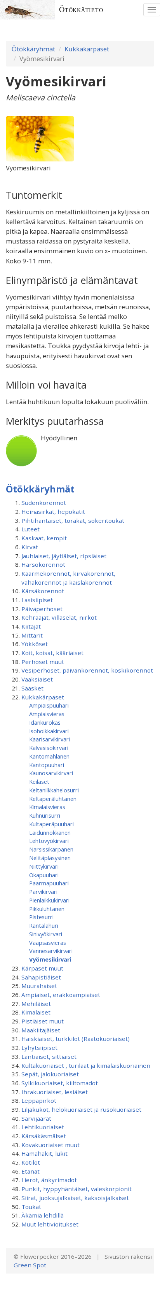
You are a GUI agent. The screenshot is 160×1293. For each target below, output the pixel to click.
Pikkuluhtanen (46, 909)
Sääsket (32, 688)
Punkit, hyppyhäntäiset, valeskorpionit (76, 1189)
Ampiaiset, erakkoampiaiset (60, 995)
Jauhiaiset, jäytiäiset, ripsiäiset (63, 556)
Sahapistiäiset (41, 977)
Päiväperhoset (42, 609)
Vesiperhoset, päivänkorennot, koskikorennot (87, 670)
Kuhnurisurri (44, 815)
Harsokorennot (43, 564)
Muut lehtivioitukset (49, 1224)
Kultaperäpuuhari (51, 824)
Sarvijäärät (36, 1118)
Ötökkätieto (81, 9)
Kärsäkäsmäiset (43, 1136)
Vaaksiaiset (37, 679)
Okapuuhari (44, 875)
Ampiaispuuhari (49, 705)
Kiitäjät (31, 626)
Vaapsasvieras (47, 942)
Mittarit (32, 635)
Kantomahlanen (49, 756)
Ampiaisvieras (46, 714)
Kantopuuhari (46, 765)
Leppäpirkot (38, 1100)
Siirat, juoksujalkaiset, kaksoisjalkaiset (75, 1198)
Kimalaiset (35, 1012)
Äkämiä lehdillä (42, 1215)
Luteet (30, 529)
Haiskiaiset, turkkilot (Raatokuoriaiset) (75, 1038)
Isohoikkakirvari (49, 731)
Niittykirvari (44, 866)
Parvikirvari (43, 891)
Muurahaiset (39, 986)
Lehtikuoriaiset (42, 1127)
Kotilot (30, 1162)
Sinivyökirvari (45, 934)
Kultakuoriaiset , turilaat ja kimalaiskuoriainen (85, 1065)
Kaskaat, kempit (44, 538)
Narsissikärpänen (51, 849)
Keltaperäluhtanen (53, 798)
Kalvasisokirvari (48, 748)
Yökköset (34, 644)
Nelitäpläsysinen (50, 858)
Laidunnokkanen (50, 832)
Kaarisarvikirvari (49, 739)
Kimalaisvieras (47, 807)
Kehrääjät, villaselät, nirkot (59, 617)
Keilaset (39, 781)
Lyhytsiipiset (39, 1047)
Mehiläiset (36, 1003)
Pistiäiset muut (42, 1021)
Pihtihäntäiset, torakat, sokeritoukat (72, 520)
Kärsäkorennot (42, 591)
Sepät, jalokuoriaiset (50, 1074)
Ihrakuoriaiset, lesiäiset (54, 1092)
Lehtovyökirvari (49, 840)
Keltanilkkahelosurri (54, 790)
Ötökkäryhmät (33, 48)
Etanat (30, 1171)
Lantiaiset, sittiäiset (49, 1056)
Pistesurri (41, 917)
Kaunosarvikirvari (51, 773)
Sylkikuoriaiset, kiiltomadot (59, 1083)
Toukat (31, 1207)
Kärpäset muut (42, 968)
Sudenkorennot (43, 502)
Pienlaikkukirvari (49, 900)
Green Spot (30, 1265)
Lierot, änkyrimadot (49, 1180)
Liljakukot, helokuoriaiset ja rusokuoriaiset (81, 1109)
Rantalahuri (43, 925)
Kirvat (29, 547)
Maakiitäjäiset (40, 1030)
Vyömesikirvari (50, 959)
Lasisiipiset (37, 600)
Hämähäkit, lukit (44, 1153)
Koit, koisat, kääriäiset (52, 653)
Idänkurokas (45, 722)
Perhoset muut (42, 662)
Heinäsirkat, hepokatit (53, 511)
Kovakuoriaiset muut (50, 1145)
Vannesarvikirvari (51, 951)
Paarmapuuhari (49, 883)
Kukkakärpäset (86, 48)
